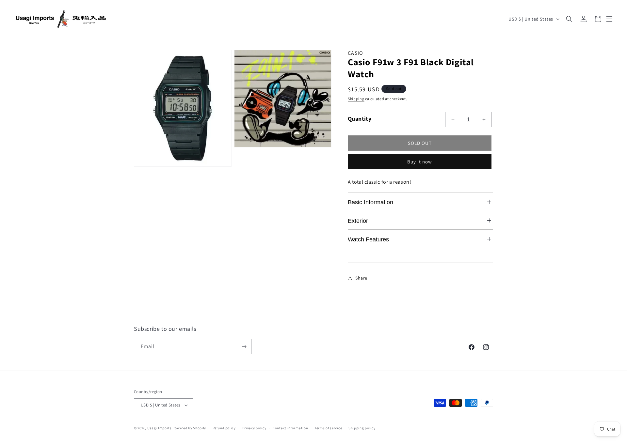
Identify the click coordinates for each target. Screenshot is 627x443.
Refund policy (224, 428)
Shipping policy (362, 428)
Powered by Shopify (189, 428)
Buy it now (419, 162)
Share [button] (361, 278)
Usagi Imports (160, 428)
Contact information (290, 428)
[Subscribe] (244, 346)
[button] (609, 19)
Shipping (356, 98)
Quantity (359, 118)
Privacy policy (254, 428)
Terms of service (328, 428)
